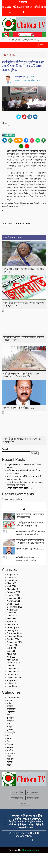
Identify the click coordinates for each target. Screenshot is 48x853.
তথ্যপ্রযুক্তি (11, 732)
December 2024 (14, 633)
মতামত (10, 747)
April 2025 (11, 621)
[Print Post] (4, 140)
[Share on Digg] (35, 116)
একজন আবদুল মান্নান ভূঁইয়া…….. (18, 407)
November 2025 (14, 601)
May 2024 (11, 654)
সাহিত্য (9, 762)
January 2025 (13, 630)
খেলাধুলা (10, 718)
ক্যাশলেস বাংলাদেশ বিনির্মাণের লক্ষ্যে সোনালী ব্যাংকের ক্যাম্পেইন (23, 339)
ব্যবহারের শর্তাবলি (33, 798)
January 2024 (13, 665)
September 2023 (14, 677)
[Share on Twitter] (18, 116)
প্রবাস (9, 738)
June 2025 (12, 615)
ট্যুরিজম (10, 729)
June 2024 (12, 651)
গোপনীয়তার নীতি (17, 798)
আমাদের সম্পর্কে (32, 792)
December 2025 (14, 598)
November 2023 (14, 671)
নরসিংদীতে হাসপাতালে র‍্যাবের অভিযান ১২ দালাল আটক (22, 440)
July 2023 (11, 683)
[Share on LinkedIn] (29, 116)
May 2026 (11, 583)
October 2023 (13, 674)
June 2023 (12, 686)
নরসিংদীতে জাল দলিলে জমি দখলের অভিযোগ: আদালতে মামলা (23, 304)
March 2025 (12, 624)
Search (5, 449)
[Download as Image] (10, 140)
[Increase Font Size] (21, 146)
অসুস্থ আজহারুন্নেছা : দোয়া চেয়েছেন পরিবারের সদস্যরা (23, 270)
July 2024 (11, 648)
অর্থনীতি (10, 706)
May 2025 (11, 618)
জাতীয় (9, 726)
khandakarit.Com (30, 850)
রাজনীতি (11, 54)
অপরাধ (9, 703)
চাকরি (9, 723)
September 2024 (14, 642)
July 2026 (11, 577)
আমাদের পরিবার (17, 792)
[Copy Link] (43, 140)
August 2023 (13, 680)
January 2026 (13, 595)
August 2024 (13, 645)
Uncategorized (13, 697)
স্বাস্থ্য (9, 765)
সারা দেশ (10, 759)
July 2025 (11, 612)
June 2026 (12, 580)
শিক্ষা (9, 756)
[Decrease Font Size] (27, 146)
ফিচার (9, 741)
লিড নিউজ (11, 753)
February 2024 (13, 662)
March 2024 (12, 659)
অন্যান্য (9, 700)
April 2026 (11, 586)
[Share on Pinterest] (24, 116)
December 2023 (14, 668)
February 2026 (13, 592)
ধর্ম (8, 735)
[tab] (24, 504)
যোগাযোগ (25, 803)
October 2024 (13, 639)
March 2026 (12, 589)
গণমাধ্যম (10, 720)
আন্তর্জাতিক (11, 709)
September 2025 (14, 607)
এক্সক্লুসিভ (10, 712)
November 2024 (14, 636)
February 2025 (13, 627)
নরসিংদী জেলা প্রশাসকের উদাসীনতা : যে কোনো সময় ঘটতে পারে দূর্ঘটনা (21, 375)
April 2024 (11, 657)
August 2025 (13, 609)
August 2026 (13, 574)
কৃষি (8, 715)
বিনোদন (10, 744)
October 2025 (13, 604)
